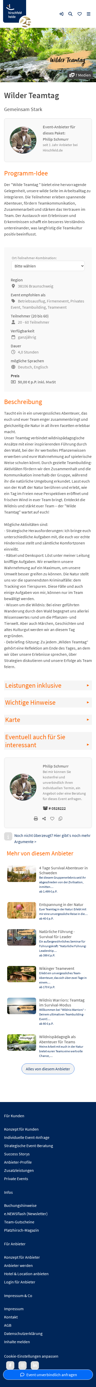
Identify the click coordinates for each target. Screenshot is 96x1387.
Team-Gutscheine (19, 1221)
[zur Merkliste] (80, 13)
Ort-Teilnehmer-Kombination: (34, 258)
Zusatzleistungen (19, 1170)
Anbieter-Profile (18, 1162)
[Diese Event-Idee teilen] (44, 819)
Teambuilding (34, 307)
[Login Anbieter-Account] (61, 13)
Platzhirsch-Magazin (21, 1230)
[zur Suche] (70, 13)
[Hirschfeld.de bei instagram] (22, 1365)
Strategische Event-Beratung (28, 1145)
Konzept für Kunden (21, 1129)
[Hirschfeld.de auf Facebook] (10, 1365)
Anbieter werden (18, 1265)
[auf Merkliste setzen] (52, 819)
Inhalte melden (17, 1341)
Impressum (14, 1308)
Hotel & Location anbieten (26, 1273)
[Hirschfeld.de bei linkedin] (35, 1365)
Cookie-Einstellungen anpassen (31, 1356)
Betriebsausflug (31, 301)
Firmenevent (58, 301)
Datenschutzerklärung (23, 1333)
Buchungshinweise (20, 1205)
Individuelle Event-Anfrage (26, 1137)
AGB (7, 1325)
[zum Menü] (88, 13)
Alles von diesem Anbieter (48, 1068)
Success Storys (17, 1153)
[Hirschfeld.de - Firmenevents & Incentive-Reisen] (14, 11)
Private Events (16, 1178)
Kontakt (11, 1316)
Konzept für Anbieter (22, 1257)
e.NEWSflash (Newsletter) (26, 1213)
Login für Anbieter (19, 1281)
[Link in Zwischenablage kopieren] (60, 819)
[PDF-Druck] (36, 819)
